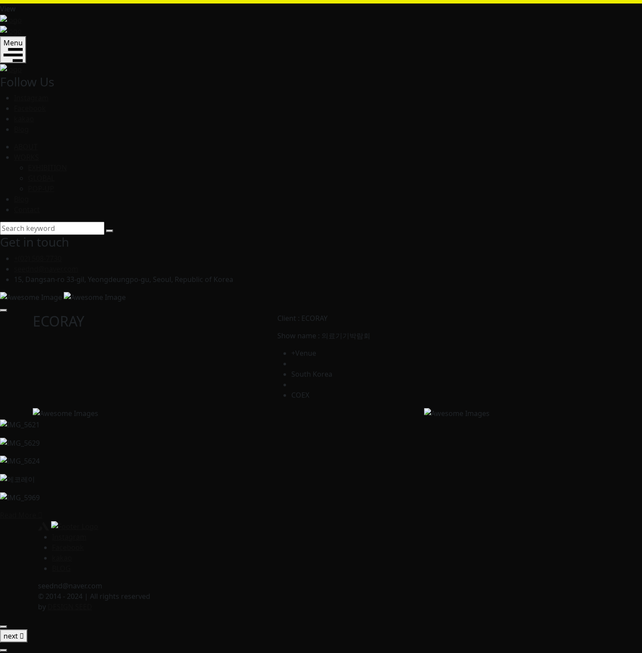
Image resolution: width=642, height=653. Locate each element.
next (11, 636)
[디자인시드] (11, 19)
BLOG (61, 568)
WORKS (26, 157)
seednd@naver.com (46, 269)
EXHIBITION (47, 167)
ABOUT (26, 146)
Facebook (30, 108)
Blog (21, 129)
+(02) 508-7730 (38, 258)
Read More (19, 515)
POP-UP (41, 188)
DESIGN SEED (70, 607)
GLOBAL (41, 178)
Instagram (31, 98)
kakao (24, 119)
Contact (27, 209)
